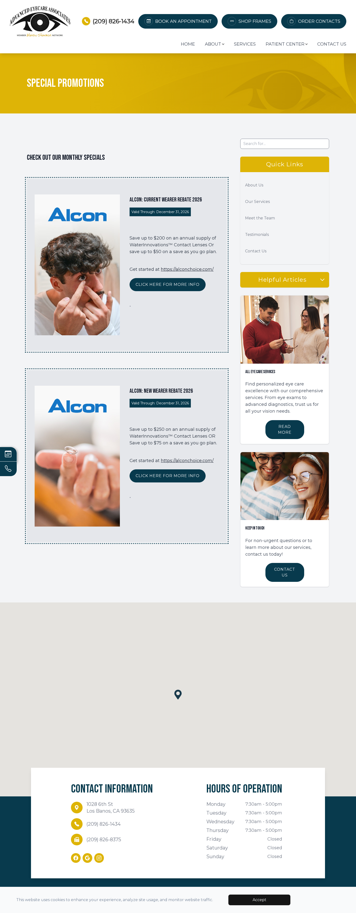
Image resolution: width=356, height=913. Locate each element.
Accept (259, 899)
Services (245, 44)
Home (188, 44)
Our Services (257, 201)
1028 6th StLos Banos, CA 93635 (110, 807)
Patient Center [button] (285, 44)
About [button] (213, 44)
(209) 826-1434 (113, 21)
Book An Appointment (183, 21)
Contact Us (331, 44)
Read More (285, 429)
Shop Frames (255, 21)
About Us (254, 185)
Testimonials (257, 234)
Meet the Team (260, 218)
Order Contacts (319, 21)
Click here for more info (168, 284)
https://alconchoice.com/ (187, 269)
